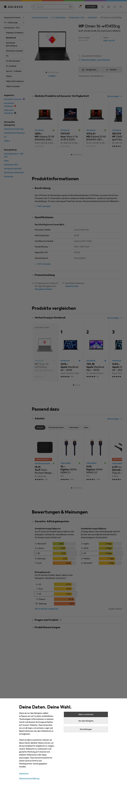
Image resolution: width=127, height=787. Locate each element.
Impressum (24, 773)
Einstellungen (86, 729)
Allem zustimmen (86, 714)
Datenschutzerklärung (29, 778)
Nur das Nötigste (86, 721)
